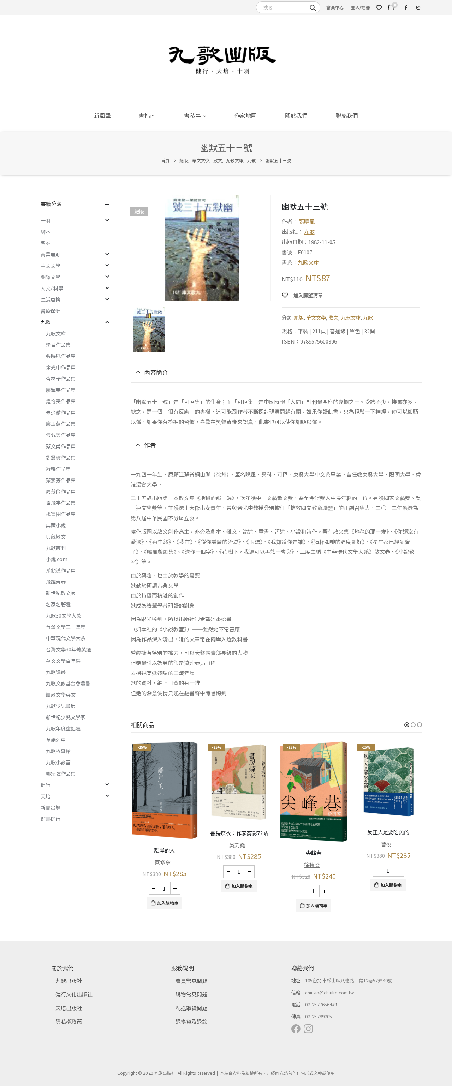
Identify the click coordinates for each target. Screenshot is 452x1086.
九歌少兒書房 (61, 705)
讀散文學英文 (61, 694)
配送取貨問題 (191, 1008)
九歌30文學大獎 (63, 615)
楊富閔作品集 (61, 513)
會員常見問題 (191, 980)
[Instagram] (418, 7)
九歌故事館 (58, 750)
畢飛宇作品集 (61, 502)
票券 (45, 243)
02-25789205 (318, 1016)
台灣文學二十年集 (65, 626)
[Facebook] (405, 7)
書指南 (147, 115)
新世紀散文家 (61, 592)
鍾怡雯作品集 (61, 401)
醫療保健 (50, 310)
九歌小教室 (58, 762)
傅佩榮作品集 (61, 434)
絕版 (299, 317)
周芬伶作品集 (61, 491)
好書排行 (50, 818)
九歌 (309, 231)
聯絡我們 (347, 115)
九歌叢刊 (56, 547)
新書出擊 (50, 807)
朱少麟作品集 (61, 412)
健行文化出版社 (74, 994)
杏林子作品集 (61, 378)
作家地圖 (245, 115)
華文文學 (316, 317)
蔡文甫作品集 (61, 446)
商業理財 (50, 254)
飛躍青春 (56, 581)
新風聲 (102, 115)
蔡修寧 (163, 862)
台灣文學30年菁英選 (68, 649)
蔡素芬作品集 (61, 480)
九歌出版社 (68, 980)
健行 (45, 784)
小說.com (56, 559)
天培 (45, 796)
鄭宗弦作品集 (61, 773)
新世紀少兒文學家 (65, 717)
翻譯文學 (50, 276)
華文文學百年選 (63, 660)
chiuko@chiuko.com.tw (329, 992)
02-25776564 (318, 1004)
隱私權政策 (68, 1021)
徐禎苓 (312, 864)
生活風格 (50, 299)
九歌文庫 (308, 262)
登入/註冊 (360, 7)
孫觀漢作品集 (61, 570)
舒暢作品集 (58, 468)
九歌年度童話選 (63, 728)
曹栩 (386, 844)
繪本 (45, 231)
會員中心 (335, 7)
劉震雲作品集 (61, 457)
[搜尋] (313, 7)
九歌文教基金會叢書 (68, 683)
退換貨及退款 (191, 1021)
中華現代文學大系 (65, 638)
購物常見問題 (191, 994)
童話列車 (56, 739)
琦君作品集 (58, 344)
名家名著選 (58, 604)
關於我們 (296, 115)
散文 (333, 317)
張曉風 (307, 221)
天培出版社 (68, 1008)
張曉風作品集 (61, 355)
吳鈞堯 (237, 845)
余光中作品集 (61, 367)
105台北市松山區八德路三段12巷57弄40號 (348, 980)
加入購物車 (167, 903)
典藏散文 (56, 536)
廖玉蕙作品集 (61, 423)
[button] (407, 725)
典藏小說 (56, 525)
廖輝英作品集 (61, 389)
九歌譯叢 (56, 671)
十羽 (45, 220)
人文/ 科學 (52, 288)
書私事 (192, 115)
